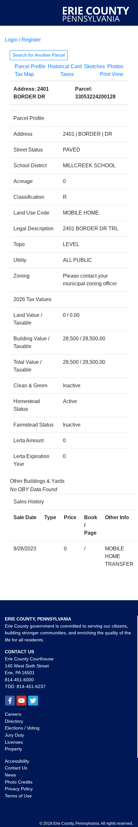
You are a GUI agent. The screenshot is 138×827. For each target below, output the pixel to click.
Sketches (94, 66)
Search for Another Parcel (39, 55)
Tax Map (24, 74)
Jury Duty (14, 735)
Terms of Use (18, 795)
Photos (115, 66)
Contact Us (16, 767)
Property (13, 748)
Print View (111, 74)
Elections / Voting (22, 728)
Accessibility (17, 761)
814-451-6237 (31, 686)
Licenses (14, 742)
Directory (14, 721)
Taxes (67, 74)
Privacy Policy (19, 788)
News (10, 774)
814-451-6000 (19, 679)
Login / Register (23, 39)
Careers (13, 714)
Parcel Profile (30, 66)
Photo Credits (18, 782)
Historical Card (65, 66)
